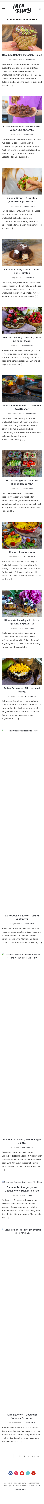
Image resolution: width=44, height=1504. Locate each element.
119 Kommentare (28, 489)
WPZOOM (36, 1485)
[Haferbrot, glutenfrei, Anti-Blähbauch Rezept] (22, 451)
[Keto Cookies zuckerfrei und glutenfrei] (22, 731)
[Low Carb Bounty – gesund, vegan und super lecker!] (22, 308)
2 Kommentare (29, 628)
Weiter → (37, 1456)
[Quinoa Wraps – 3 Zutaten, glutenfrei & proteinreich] (22, 169)
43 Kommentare (30, 414)
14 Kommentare (29, 206)
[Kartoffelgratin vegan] (22, 523)
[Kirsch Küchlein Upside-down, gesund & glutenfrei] (22, 591)
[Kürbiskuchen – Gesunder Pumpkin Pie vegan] (22, 1230)
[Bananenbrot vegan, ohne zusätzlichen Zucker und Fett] (22, 1182)
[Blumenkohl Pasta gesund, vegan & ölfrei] (22, 954)
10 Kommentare (29, 557)
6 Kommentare (30, 60)
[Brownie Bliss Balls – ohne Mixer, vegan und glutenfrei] (22, 97)
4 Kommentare (28, 278)
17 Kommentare (29, 1423)
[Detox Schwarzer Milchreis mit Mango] (22, 659)
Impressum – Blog (22, 1489)
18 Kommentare (28, 924)
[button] (3, 9)
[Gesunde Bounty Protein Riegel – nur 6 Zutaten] (22, 240)
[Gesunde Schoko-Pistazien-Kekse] (22, 26)
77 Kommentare (27, 1195)
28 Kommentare (27, 1148)
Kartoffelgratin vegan (22, 552)
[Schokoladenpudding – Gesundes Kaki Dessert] (22, 376)
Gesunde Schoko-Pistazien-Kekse (22, 55)
